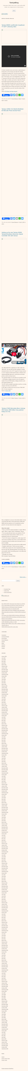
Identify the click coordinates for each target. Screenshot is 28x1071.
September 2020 (5, 772)
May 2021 (4, 759)
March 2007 (4, 1038)
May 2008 (4, 1015)
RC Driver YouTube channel (11, 91)
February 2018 (4, 823)
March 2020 (4, 782)
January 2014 (4, 904)
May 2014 (4, 897)
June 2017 (4, 836)
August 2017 (4, 833)
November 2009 (5, 986)
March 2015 (4, 881)
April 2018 (4, 820)
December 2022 (5, 728)
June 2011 (4, 955)
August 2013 (4, 912)
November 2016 (5, 848)
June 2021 (4, 758)
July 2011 (3, 953)
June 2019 (4, 797)
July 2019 (3, 795)
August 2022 (4, 735)
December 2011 (5, 945)
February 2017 (4, 843)
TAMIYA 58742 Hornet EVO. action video (10, 626)
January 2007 (4, 1042)
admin (6, 100)
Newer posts (23, 577)
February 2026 (4, 666)
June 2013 (4, 915)
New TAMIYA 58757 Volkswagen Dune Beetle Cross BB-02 (13, 603)
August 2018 (4, 814)
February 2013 (4, 922)
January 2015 (4, 884)
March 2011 (4, 960)
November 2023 (5, 710)
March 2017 (4, 841)
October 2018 (4, 810)
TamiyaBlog (14, 3)
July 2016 (3, 855)
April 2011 (4, 958)
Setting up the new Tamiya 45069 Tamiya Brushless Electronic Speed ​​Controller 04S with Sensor (12, 234)
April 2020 (4, 781)
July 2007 (3, 1032)
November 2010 (5, 966)
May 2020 (4, 779)
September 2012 (5, 930)
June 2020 (4, 777)
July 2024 (3, 697)
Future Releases (15, 98)
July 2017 (3, 835)
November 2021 (5, 749)
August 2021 (4, 754)
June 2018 (4, 817)
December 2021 (5, 748)
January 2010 (4, 983)
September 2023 (5, 713)
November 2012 (5, 927)
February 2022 (4, 745)
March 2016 (4, 861)
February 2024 (4, 705)
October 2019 (4, 791)
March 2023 (4, 723)
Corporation (4, 635)
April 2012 (4, 938)
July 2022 (3, 736)
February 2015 (4, 882)
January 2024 (4, 707)
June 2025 (4, 679)
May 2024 (4, 700)
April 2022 (4, 741)
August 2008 (4, 1010)
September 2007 (5, 1029)
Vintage (3, 648)
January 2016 (4, 864)
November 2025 (5, 671)
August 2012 (4, 932)
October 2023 (4, 712)
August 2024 (4, 695)
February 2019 (4, 804)
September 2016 (5, 851)
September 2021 (5, 753)
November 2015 (5, 868)
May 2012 (4, 937)
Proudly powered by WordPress (7, 1068)
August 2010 (4, 971)
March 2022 (4, 743)
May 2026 (4, 661)
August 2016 (4, 853)
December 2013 (5, 905)
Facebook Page (7, 589)
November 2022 (5, 730)
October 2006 (4, 1047)
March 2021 (4, 763)
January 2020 (4, 786)
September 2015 (5, 871)
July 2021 (3, 756)
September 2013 (5, 910)
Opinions (3, 644)
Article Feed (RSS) (7, 592)
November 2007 (5, 1025)
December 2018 (5, 807)
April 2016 (4, 859)
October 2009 (4, 988)
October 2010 (4, 968)
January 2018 (4, 825)
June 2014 (4, 896)
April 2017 (4, 840)
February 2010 (4, 981)
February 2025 (4, 685)
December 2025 (5, 669)
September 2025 (5, 674)
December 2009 (5, 984)
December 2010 (5, 965)
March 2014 (4, 901)
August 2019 (4, 794)
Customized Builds (5, 636)
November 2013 (5, 907)
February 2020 (4, 784)
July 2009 (3, 992)
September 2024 (5, 694)
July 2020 (3, 776)
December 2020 (5, 768)
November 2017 (5, 828)
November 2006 (5, 1045)
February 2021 (4, 764)
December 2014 (5, 886)
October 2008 (4, 1007)
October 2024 (4, 692)
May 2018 (4, 818)
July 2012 (3, 933)
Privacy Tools (4, 1060)
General (3, 641)
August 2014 (4, 892)
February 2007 (4, 1040)
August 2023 (4, 715)
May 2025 (4, 681)
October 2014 (4, 889)
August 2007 (4, 1030)
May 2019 (4, 799)
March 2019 (4, 802)
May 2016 (4, 858)
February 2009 (4, 1001)
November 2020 (5, 769)
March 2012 (4, 940)
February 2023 (4, 725)
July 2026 (3, 658)
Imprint (3, 1056)
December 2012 (5, 925)
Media (20, 98)
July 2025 (3, 677)
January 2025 (4, 687)
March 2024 (4, 704)
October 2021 (4, 751)
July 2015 (3, 874)
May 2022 (4, 740)
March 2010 (4, 979)
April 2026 (4, 662)
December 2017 (5, 827)
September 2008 (5, 1009)
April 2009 (4, 997)
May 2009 (4, 996)
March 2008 (4, 1019)
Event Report (4, 638)
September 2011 (5, 950)
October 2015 (4, 869)
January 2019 (4, 805)
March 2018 (4, 822)
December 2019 (5, 787)
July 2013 (3, 914)
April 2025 (4, 682)
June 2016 (4, 856)
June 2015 (4, 876)
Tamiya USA (7, 390)
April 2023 (4, 722)
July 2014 (3, 894)
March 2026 (4, 664)
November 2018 (5, 809)
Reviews (16, 398)
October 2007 (4, 1027)
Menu (14, 10)
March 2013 (4, 920)
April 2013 (4, 919)
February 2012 (4, 942)
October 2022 (4, 731)
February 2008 (4, 1020)
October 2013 (4, 909)
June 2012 (4, 935)
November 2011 (5, 946)
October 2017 (4, 830)
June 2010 (4, 974)
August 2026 (4, 656)
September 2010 (5, 969)
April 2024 (4, 702)
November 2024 (5, 690)
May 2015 (4, 878)
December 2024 (5, 689)
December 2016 (5, 846)
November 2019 (5, 789)
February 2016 (4, 863)
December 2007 (5, 1024)
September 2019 (5, 792)
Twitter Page (6, 590)
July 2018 (3, 815)
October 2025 (4, 672)
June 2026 (4, 659)
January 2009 (4, 1002)
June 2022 (4, 738)
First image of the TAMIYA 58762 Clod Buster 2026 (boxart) (13, 615)
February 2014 (4, 902)
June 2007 (4, 1033)
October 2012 (4, 928)
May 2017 (4, 838)
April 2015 (4, 879)
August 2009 (4, 991)
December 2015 (5, 866)
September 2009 (5, 989)
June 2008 (4, 1014)
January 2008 (4, 1022)
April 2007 (4, 1037)
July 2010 (3, 973)
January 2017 (4, 845)
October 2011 (4, 948)
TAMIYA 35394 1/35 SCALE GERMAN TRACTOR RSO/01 (13, 610)
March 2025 (4, 684)
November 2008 (5, 1006)
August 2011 (4, 951)
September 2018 (5, 812)
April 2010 (4, 978)
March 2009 (4, 999)
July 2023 (3, 717)
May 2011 (3, 956)
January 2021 (4, 766)
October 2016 (4, 850)
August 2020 (4, 774)
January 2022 (4, 746)
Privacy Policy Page (6, 1058)
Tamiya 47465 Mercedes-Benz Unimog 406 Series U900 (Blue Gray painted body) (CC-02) (13, 410)
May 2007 (4, 1035)
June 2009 (4, 994)
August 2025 (4, 676)
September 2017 (5, 832)
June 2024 (4, 699)
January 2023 (4, 726)
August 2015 (4, 873)
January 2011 (4, 963)
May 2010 (4, 976)
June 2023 (4, 718)
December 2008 (5, 1004)
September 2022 (5, 733)
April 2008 (4, 1017)
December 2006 (5, 1043)
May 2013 (4, 917)
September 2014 (5, 891)
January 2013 (4, 923)
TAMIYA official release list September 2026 (10, 608)
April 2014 (4, 899)
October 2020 (4, 771)
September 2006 (5, 1048)
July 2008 (3, 1012)
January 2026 (4, 667)
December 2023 (5, 708)
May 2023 (4, 720)
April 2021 (4, 761)
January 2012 (4, 943)
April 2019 (4, 800)
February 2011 (4, 961)
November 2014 (5, 887)
